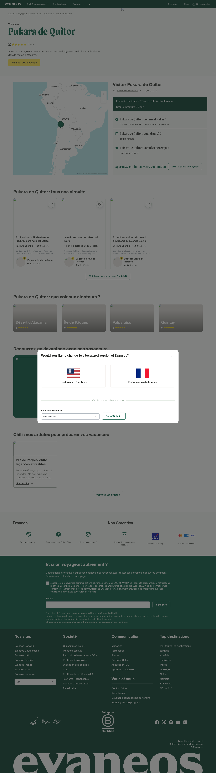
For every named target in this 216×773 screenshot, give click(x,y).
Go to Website (114, 416)
